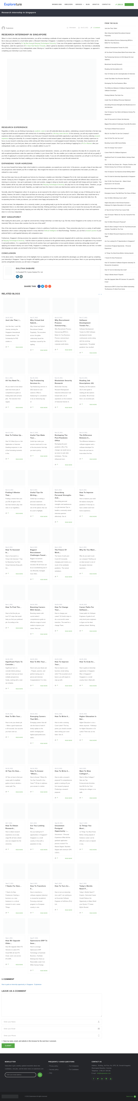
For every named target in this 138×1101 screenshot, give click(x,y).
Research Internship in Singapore (114, 188)
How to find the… (13, 592)
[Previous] (99, 294)
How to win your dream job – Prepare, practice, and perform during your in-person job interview (120, 166)
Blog (88, 4)
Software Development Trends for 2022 (116, 47)
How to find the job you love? (114, 138)
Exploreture (9, 28)
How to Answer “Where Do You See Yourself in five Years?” (120, 216)
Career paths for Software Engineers (116, 152)
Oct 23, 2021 (84, 27)
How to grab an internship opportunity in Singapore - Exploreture (21, 929)
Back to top (129, 1041)
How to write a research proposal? (115, 222)
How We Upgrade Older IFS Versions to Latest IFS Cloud (119, 281)
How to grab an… (87, 643)
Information (72, 27)
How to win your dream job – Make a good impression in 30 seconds (118, 183)
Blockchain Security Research (113, 64)
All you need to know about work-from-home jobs (120, 52)
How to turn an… (62, 839)
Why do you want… (87, 550)
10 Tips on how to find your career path (117, 210)
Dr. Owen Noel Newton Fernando (35, 46)
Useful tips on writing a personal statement (118, 100)
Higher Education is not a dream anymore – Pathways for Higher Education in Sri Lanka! (118, 204)
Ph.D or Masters (87, 143)
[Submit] (40, 1019)
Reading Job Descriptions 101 (113, 69)
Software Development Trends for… (85, 322)
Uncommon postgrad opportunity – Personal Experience (118, 247)
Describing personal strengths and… (63, 495)
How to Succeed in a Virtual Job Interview (117, 119)
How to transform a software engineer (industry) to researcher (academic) (120, 264)
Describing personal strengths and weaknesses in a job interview (120, 106)
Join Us (120, 4)
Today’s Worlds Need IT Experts (114, 274)
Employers (69, 4)
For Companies (74, 1010)
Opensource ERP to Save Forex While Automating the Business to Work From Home (119, 288)
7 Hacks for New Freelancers (113, 258)
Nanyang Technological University (45, 43)
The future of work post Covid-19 (115, 129)
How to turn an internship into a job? (116, 270)
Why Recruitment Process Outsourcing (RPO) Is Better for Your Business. (119, 42)
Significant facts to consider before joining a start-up (120, 159)
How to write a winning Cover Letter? (116, 198)
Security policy (54, 1014)
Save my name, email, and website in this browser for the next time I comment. (29, 985)
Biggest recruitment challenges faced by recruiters (120, 124)
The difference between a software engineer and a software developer (120, 89)
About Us (95, 4)
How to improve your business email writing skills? (120, 172)
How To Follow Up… (14, 435)
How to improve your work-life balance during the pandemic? (120, 113)
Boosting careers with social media (115, 143)
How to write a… (62, 689)
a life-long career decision (60, 133)
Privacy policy (53, 1010)
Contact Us (106, 4)
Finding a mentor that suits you (114, 95)
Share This (30, 286)
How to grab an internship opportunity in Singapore (120, 176)
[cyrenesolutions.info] (21, 277)
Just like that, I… (13, 320)
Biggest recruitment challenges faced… (38, 546)
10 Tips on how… (13, 744)
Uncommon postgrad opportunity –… (61, 790)
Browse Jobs (57, 4)
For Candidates (74, 1014)
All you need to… (13, 380)
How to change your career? (113, 148)
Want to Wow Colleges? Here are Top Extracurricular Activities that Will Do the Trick (120, 228)
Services (78, 4)
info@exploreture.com (104, 1018)
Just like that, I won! (111, 28)
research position (91, 230)
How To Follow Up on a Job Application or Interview (120, 74)
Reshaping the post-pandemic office (61, 437)
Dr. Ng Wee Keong (27, 43)
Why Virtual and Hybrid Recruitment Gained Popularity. (117, 34)
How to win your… (38, 641)
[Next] (101, 294)
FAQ (50, 1017)
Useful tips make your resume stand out (117, 78)
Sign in (130, 4)
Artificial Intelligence (50, 230)
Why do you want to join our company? (117, 133)
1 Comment (96, 27)
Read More (19, 347)
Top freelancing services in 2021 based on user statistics (119, 58)
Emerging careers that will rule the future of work (120, 193)
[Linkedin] (17, 277)
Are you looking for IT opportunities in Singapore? (120, 241)
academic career (39, 131)
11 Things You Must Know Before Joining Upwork (119, 253)
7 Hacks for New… (13, 839)
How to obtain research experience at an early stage (119, 235)
